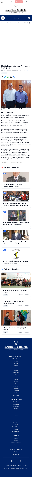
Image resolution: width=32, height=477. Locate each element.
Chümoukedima (16, 359)
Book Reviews (16, 431)
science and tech (22, 468)
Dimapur (16, 361)
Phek (16, 383)
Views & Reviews (16, 427)
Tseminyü (16, 388)
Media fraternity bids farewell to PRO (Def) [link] (18, 23)
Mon (16, 374)
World (16, 415)
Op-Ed (16, 429)
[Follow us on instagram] (28, 1)
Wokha (16, 393)
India (16, 417)
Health (16, 408)
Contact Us (16, 454)
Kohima (16, 365)
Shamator (16, 386)
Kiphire (16, 363)
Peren (16, 381)
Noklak (16, 379)
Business (16, 440)
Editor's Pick (16, 406)
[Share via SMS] (11, 77)
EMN (28, 70)
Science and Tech (16, 442)
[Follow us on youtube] (30, 1)
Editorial (16, 424)
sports (13, 468)
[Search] (29, 18)
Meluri (16, 370)
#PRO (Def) (5, 162)
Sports (16, 445)
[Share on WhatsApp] (8, 77)
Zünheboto (16, 395)
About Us (16, 452)
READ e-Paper (19, 1)
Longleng (16, 368)
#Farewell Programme (16, 162)
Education (16, 404)
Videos (16, 438)
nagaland (13, 465)
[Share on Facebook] (14, 77)
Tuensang (16, 390)
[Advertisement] (16, 46)
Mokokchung (16, 372)
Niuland (16, 377)
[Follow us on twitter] (26, 1)
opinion (6, 468)
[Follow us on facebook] (24, 1)
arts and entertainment (16, 471)
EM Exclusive (16, 402)
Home (3, 23)
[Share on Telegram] (5, 77)
